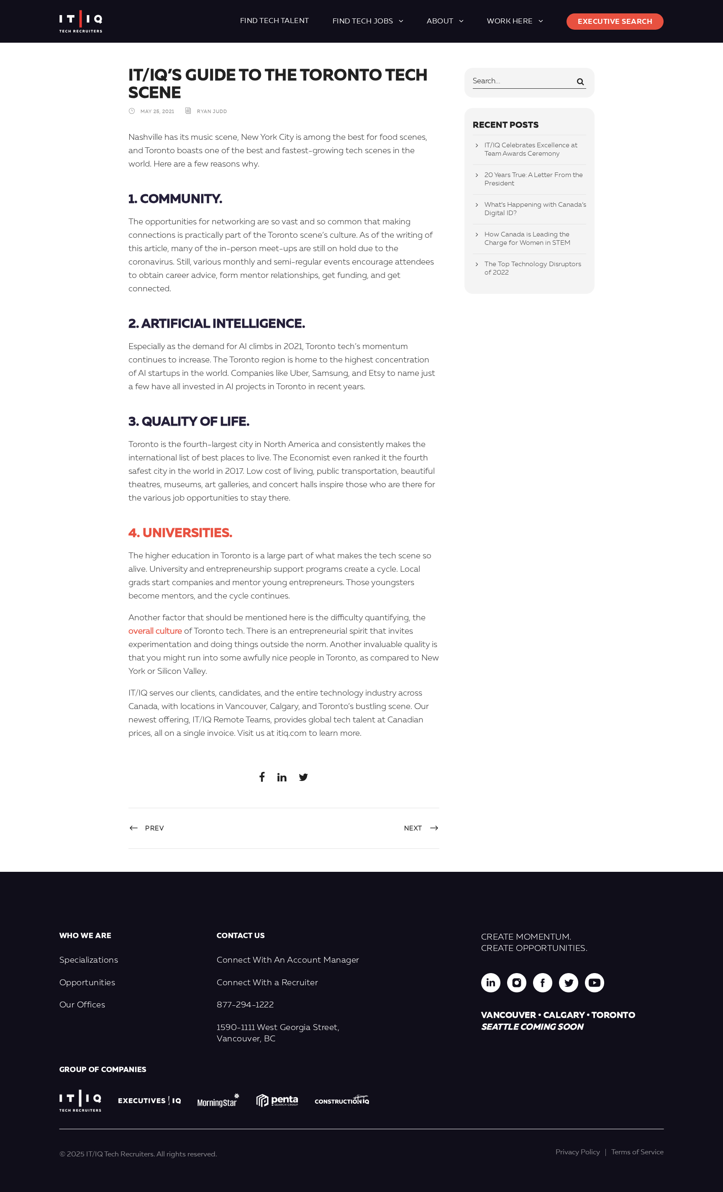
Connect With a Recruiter (267, 983)
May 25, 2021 (157, 112)
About (440, 21)
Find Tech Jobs (363, 21)
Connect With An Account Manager (288, 960)
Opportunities (87, 983)
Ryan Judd (212, 112)
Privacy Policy (578, 1152)
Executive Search (615, 22)
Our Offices (82, 1005)
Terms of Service (637, 1152)
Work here (510, 21)
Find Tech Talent (274, 21)
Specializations (88, 960)
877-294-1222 (245, 1005)
